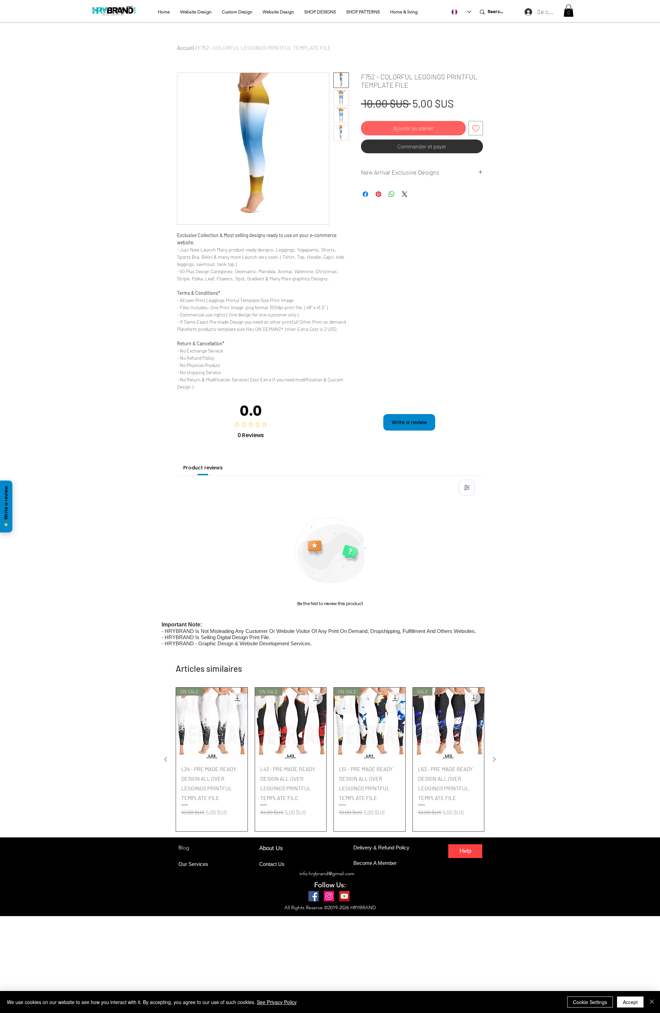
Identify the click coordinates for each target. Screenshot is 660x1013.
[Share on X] (404, 194)
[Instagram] (329, 896)
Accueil (185, 47)
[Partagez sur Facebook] (365, 194)
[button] (568, 10)
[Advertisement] (206, 964)
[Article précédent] (166, 759)
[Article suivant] (494, 759)
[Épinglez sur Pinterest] (378, 194)
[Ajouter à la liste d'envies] (476, 128)
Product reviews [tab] (203, 467)
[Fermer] (652, 1002)
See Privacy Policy (277, 1002)
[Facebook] (313, 896)
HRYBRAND (363, 907)
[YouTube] (344, 896)
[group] (330, 759)
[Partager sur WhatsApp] (391, 194)
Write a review (409, 422)
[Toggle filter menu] (467, 488)
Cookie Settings (590, 1002)
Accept (630, 1002)
